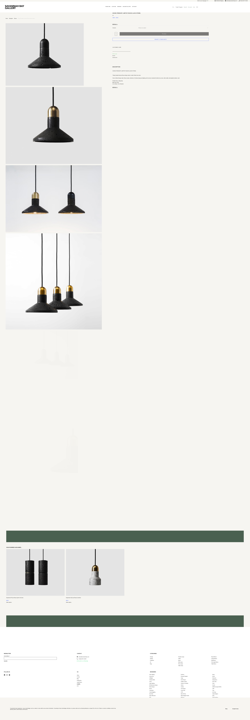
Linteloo (182, 686)
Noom (213, 674)
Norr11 (213, 676)
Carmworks (151, 690)
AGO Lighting (151, 674)
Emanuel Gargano (184, 676)
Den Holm (151, 693)
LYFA (182, 692)
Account (190, 7)
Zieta (213, 695)
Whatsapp (115, 53)
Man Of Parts (183, 693)
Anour (150, 681)
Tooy (213, 690)
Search (185, 7)
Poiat (213, 683)
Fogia (182, 678)
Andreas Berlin (152, 679)
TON (213, 688)
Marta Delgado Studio (185, 695)
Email (114, 55)
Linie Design (183, 688)
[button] (81, 659)
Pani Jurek (214, 681)
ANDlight (151, 678)
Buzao (15, 18)
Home (7, 18)
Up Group (214, 692)
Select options (9, 602)
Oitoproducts (214, 679)
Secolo (213, 685)
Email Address (6, 656)
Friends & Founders (184, 683)
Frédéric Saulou (184, 681)
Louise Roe (183, 690)
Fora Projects (183, 679)
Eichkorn (182, 674)
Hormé (182, 685)
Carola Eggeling (152, 692)
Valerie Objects (215, 693)
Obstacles (214, 678)
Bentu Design (151, 686)
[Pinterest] (9, 675)
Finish (114, 27)
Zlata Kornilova (215, 697)
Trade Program (179, 7)
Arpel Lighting (152, 683)
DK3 (150, 697)
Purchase (164, 33)
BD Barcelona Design (153, 685)
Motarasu (182, 697)
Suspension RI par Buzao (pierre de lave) (14, 597)
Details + (115, 24)
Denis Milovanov (152, 695)
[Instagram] (7, 675)
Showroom (115, 57)
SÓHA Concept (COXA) (216, 686)
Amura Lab (151, 676)
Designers (11, 18)
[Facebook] (4, 675)
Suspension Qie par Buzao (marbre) (73, 597)
